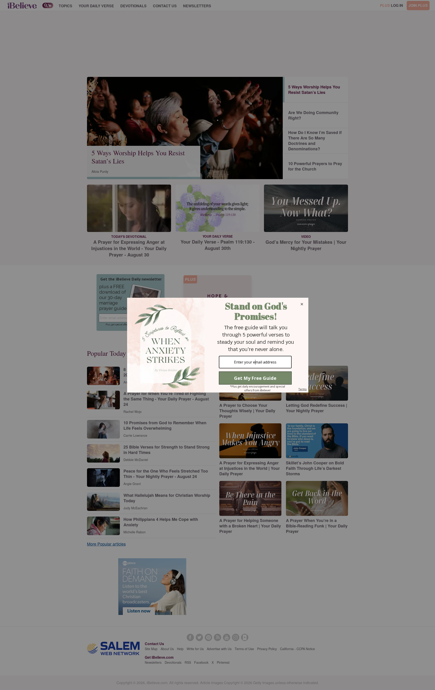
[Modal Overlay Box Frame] (217, 345)
